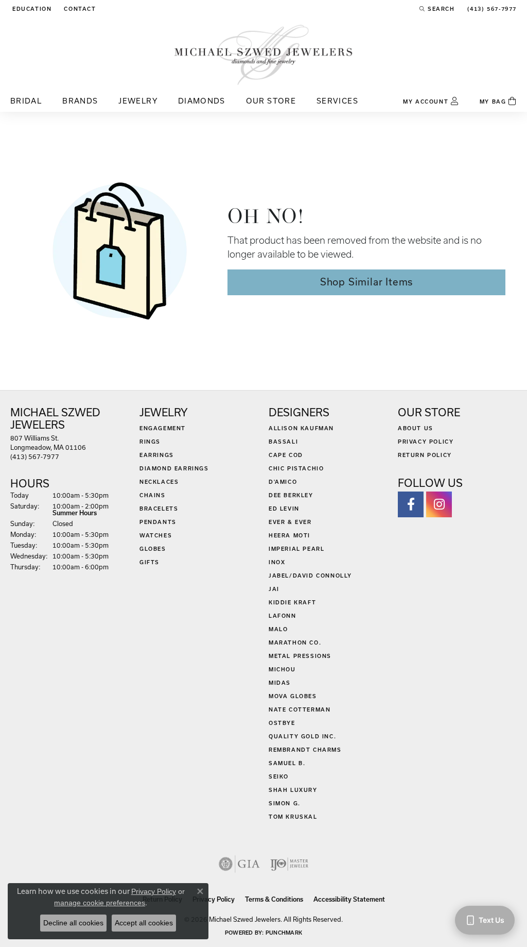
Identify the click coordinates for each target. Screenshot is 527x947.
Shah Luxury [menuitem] (293, 790)
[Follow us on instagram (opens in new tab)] (439, 504)
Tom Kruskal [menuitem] (293, 817)
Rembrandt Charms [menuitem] (305, 750)
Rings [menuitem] (150, 441)
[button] (30, 9)
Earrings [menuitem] (156, 455)
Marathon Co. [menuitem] (295, 642)
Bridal (26, 100)
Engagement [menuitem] (162, 428)
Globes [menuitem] (152, 549)
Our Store (271, 100)
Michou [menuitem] (282, 669)
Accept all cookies (144, 923)
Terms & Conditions (274, 899)
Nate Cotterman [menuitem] (299, 709)
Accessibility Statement (349, 899)
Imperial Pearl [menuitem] (296, 549)
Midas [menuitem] (280, 683)
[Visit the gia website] (239, 864)
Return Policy (425, 455)
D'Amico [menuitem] (283, 482)
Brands (80, 100)
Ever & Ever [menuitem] (290, 522)
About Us (415, 428)
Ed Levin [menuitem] (284, 508)
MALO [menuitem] (278, 629)
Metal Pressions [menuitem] (300, 656)
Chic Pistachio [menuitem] (296, 468)
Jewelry (137, 100)
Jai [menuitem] (274, 589)
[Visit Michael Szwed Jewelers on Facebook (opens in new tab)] (411, 504)
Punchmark (284, 932)
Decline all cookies (73, 923)
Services (337, 100)
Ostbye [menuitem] (282, 723)
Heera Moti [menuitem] (289, 535)
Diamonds (201, 100)
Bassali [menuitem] (283, 441)
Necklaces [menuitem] (159, 482)
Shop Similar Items (366, 282)
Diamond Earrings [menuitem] (174, 468)
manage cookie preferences (99, 903)
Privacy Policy (425, 441)
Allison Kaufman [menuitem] (301, 428)
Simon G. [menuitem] (285, 803)
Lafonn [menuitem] (282, 616)
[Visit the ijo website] (289, 864)
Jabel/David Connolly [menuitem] (310, 575)
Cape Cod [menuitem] (286, 455)
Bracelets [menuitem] (158, 508)
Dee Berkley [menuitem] (291, 495)
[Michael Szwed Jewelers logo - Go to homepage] (263, 54)
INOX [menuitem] (277, 562)
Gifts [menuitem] (149, 562)
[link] (79, 9)
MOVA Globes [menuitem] (293, 696)
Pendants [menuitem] (158, 522)
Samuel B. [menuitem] (287, 763)
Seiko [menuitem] (279, 776)
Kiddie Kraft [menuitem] (292, 602)
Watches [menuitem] (155, 535)
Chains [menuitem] (152, 495)
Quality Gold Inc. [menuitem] (302, 736)
